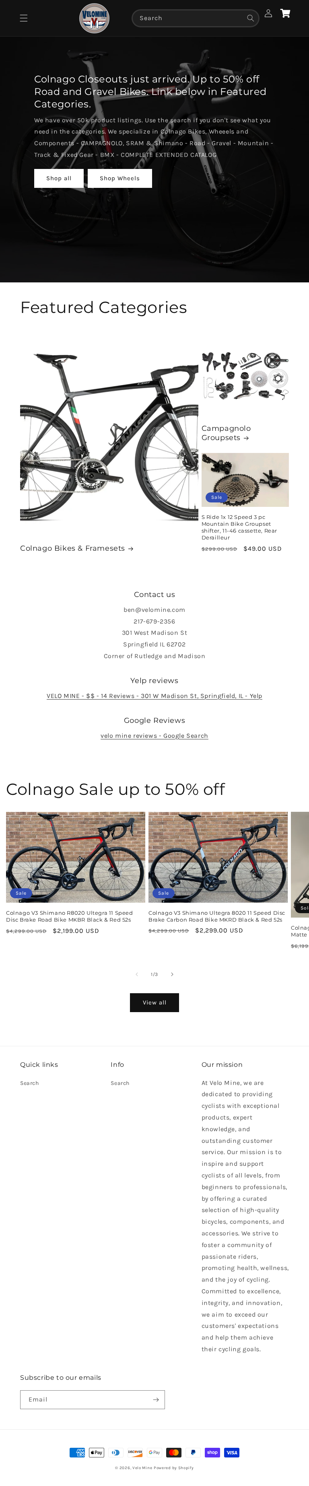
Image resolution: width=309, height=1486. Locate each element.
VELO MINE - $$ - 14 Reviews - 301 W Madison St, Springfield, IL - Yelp (154, 696)
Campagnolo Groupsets (226, 433)
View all (155, 1002)
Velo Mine (142, 1467)
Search (29, 1083)
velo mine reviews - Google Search (154, 735)
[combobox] (196, 18)
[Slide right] (172, 974)
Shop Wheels (120, 178)
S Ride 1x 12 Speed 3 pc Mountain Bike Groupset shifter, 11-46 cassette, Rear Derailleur (239, 527)
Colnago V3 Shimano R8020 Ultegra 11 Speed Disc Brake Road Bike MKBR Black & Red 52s (69, 916)
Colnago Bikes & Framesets (72, 548)
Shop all (59, 178)
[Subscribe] (156, 1399)
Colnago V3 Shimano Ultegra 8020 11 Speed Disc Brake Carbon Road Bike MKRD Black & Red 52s (216, 916)
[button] (23, 18)
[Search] (251, 18)
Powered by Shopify (174, 1467)
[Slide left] (137, 974)
